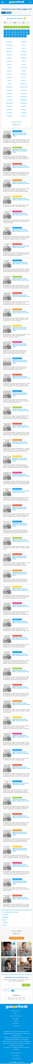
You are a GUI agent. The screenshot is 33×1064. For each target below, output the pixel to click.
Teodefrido (23, 100)
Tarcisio (9, 74)
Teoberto (9, 93)
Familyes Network (15, 1053)
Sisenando (9, 45)
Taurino (23, 80)
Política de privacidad (15, 1016)
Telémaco (23, 84)
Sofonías (23, 51)
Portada (3, 12)
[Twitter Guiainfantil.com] (20, 999)
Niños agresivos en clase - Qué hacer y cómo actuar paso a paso (8, 969)
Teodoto (23, 109)
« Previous (14, 122)
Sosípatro (23, 58)
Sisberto (9, 42)
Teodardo (23, 97)
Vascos (4, 925)
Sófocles (9, 51)
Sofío (23, 48)
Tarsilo (9, 80)
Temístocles (23, 87)
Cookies (15, 1013)
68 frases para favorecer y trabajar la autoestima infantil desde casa (24, 953)
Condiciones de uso (25, 989)
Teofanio (23, 116)
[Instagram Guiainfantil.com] (16, 999)
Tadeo (9, 68)
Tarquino (9, 77)
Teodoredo (23, 103)
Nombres (9, 12)
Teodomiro (9, 103)
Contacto (15, 1021)
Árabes (4, 920)
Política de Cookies (7, 990)
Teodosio (9, 109)
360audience (21, 1062)
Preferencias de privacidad (15, 989)
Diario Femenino (16, 1058)
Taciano (9, 64)
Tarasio (23, 71)
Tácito (24, 64)
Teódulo (23, 113)
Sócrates (9, 48)
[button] (4, 2)
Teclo (9, 84)
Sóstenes (9, 61)
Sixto (23, 45)
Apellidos (5, 917)
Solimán (9, 58)
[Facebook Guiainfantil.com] (9, 999)
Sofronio (9, 55)
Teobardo (23, 90)
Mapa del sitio (16, 1026)
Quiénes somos (15, 1011)
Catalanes (5, 922)
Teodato (9, 100)
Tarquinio (23, 74)
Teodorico (9, 106)
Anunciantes (15, 1023)
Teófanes (9, 116)
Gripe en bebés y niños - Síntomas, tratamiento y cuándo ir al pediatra (24, 969)
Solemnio (23, 55)
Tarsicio (23, 77)
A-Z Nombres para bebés (10, 912)
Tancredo (24, 68)
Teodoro (23, 106)
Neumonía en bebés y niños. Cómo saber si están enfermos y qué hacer (8, 953)
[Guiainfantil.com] (16, 3)
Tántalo (9, 71)
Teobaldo (9, 90)
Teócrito (9, 97)
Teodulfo (9, 113)
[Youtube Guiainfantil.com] (23, 999)
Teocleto (23, 93)
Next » (20, 122)
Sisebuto (23, 42)
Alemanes (5, 914)
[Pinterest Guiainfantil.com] (13, 999)
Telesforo (9, 87)
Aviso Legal (15, 1018)
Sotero (23, 61)
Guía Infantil (15, 1055)
